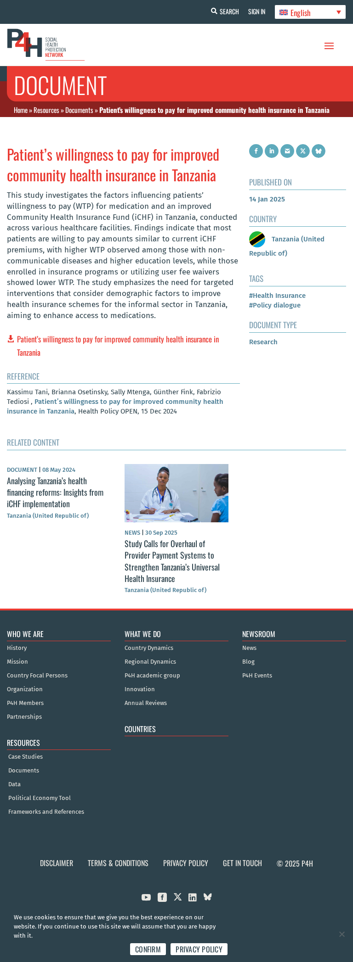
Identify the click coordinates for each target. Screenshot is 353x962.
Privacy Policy (185, 862)
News (249, 648)
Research (263, 342)
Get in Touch (242, 862)
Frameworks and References (46, 812)
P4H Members (25, 703)
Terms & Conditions (118, 862)
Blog (248, 662)
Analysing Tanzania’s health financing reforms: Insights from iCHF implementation (55, 492)
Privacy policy (199, 949)
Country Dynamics (149, 648)
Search (229, 11)
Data (14, 784)
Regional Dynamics (150, 662)
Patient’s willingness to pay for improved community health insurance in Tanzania (118, 345)
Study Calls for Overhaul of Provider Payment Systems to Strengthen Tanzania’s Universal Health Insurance (172, 560)
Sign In (256, 11)
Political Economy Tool (39, 798)
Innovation (140, 689)
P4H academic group (152, 675)
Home (21, 110)
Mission (17, 662)
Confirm (148, 949)
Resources (46, 110)
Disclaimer (56, 862)
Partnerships (24, 717)
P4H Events (257, 675)
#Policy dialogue (275, 305)
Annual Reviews (146, 703)
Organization (25, 689)
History (17, 648)
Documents (79, 110)
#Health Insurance (277, 295)
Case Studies (25, 757)
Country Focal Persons (37, 675)
